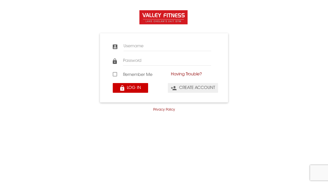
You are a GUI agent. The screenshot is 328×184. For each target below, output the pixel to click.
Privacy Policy (164, 109)
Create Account (196, 88)
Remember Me (137, 75)
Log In (133, 88)
